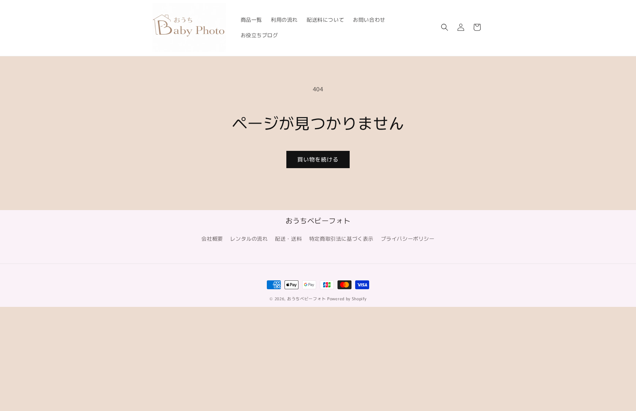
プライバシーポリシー (408, 238)
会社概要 (212, 238)
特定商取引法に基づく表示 (341, 238)
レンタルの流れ (249, 238)
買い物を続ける (318, 159)
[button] (445, 27)
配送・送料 (288, 238)
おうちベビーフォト (306, 298)
